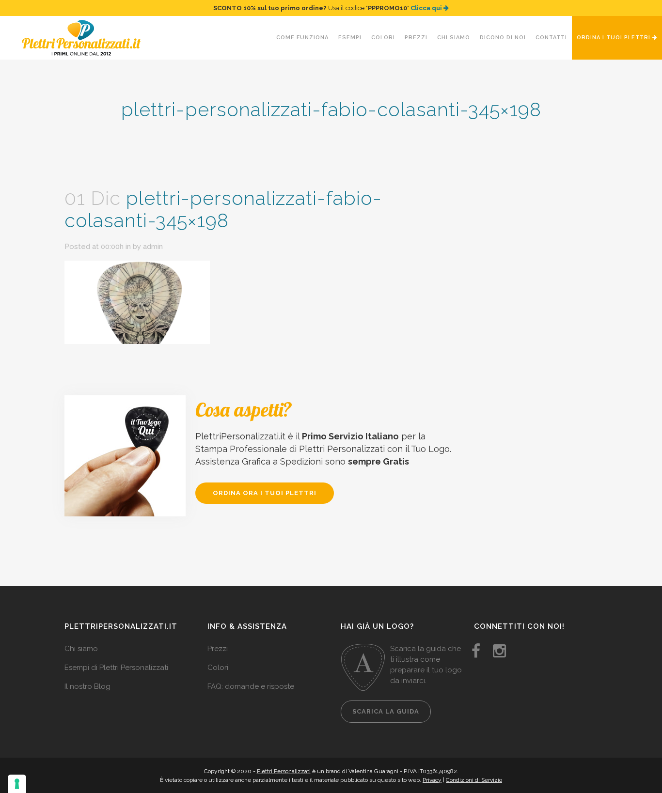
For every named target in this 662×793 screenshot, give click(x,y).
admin (153, 246)
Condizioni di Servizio (474, 780)
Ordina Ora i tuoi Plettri (264, 493)
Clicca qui (426, 8)
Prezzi (217, 648)
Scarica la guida (385, 711)
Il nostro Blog (87, 686)
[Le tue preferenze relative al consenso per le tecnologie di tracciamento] (17, 784)
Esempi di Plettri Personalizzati (116, 667)
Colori (217, 667)
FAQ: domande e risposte (250, 686)
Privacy (432, 780)
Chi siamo (81, 648)
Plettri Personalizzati (284, 771)
